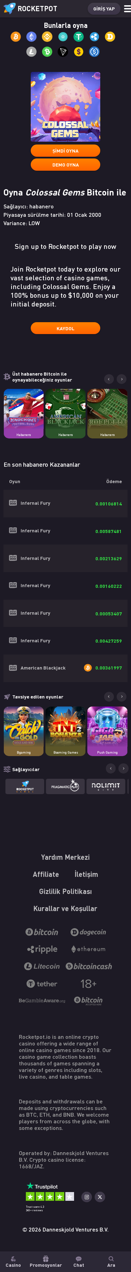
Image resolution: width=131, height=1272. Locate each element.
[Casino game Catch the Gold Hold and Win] (23, 727)
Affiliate (46, 874)
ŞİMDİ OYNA (65, 151)
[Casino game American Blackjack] (65, 409)
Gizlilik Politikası (65, 891)
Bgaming (24, 752)
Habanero (23, 435)
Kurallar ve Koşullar (65, 908)
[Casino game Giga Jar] (107, 727)
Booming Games (65, 752)
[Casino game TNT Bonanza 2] (65, 727)
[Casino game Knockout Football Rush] (23, 409)
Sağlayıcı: (28, 206)
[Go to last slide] (109, 379)
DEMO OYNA (65, 165)
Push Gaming (107, 752)
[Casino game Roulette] (107, 409)
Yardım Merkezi (65, 857)
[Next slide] (121, 379)
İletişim (86, 874)
